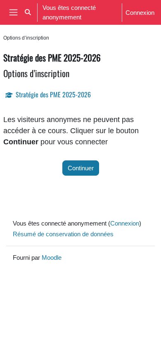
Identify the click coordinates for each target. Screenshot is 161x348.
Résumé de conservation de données (63, 234)
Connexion (139, 12)
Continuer (81, 168)
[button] (28, 12)
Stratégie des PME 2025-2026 (53, 94)
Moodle (52, 257)
